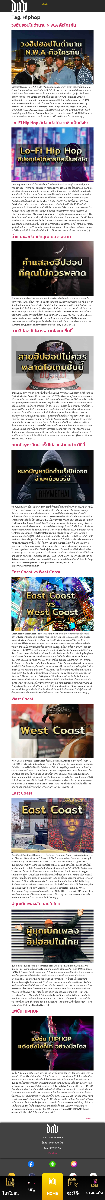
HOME (52, 1193)
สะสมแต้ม (94, 1193)
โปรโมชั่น (10, 1193)
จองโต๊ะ (73, 1193)
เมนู (31, 1189)
